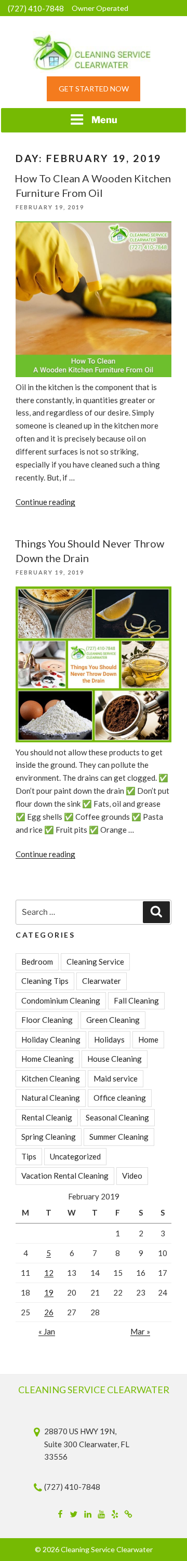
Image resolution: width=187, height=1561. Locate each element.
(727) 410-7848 (36, 8)
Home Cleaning (47, 1058)
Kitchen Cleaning (50, 1078)
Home (148, 1039)
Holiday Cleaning (51, 1039)
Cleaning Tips (45, 980)
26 (49, 1312)
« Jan (46, 1331)
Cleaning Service (95, 961)
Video (132, 1175)
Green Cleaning (113, 1019)
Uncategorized (75, 1156)
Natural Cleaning (50, 1097)
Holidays (109, 1039)
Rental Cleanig (46, 1117)
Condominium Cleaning (60, 1000)
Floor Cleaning (47, 1019)
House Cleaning (114, 1058)
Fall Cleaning (136, 1000)
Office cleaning (120, 1097)
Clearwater (101, 980)
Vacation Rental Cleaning (65, 1175)
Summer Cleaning (119, 1136)
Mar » (140, 1331)
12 (49, 1272)
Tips (28, 1156)
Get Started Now (94, 88)
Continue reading (45, 501)
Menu (104, 119)
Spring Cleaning (48, 1136)
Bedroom (37, 961)
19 (49, 1292)
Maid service (116, 1078)
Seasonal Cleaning (117, 1117)
